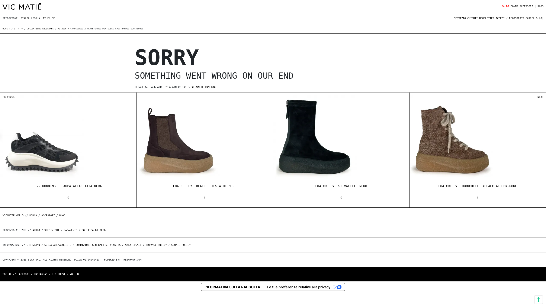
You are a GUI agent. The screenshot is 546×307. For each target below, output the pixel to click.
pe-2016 (62, 29)
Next (540, 97)
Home (6, 29)
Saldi (505, 6)
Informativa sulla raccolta (232, 287)
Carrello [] (534, 18)
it (15, 29)
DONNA (514, 6)
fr (21, 29)
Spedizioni (51, 230)
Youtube (75, 274)
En (48, 18)
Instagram (40, 274)
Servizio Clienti (466, 18)
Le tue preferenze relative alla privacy (298, 287)
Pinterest (58, 274)
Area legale (133, 244)
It (44, 18)
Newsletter (486, 18)
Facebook (23, 274)
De (53, 18)
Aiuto (36, 230)
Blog (540, 6)
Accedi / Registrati (510, 18)
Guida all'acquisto (57, 244)
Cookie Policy (181, 244)
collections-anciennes (40, 29)
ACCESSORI (526, 6)
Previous (9, 97)
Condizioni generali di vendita (98, 244)
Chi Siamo (33, 244)
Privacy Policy (156, 244)
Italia (24, 18)
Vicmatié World (13, 215)
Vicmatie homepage (204, 86)
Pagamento (70, 230)
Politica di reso (94, 230)
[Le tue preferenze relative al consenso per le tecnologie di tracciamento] (538, 299)
